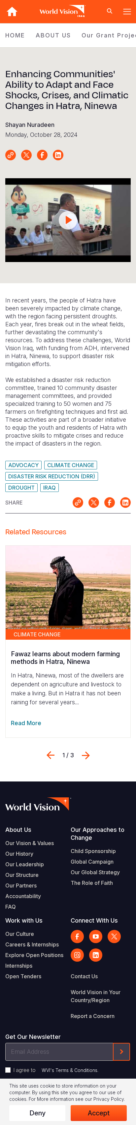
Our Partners (21, 885)
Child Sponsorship (93, 851)
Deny (37, 1113)
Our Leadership (24, 864)
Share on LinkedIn (58, 155)
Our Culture (19, 934)
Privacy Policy (108, 1099)
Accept (99, 1113)
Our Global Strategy (95, 872)
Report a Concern (93, 1016)
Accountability (23, 896)
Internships (18, 965)
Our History (19, 853)
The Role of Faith (92, 883)
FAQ (10, 906)
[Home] (11, 11)
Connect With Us (94, 920)
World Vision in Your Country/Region (95, 996)
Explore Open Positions (34, 955)
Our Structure (22, 875)
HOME (15, 35)
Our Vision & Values (29, 843)
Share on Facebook (42, 155)
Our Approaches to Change (97, 833)
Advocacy (23, 465)
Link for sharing (10, 155)
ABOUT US (53, 35)
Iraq (49, 487)
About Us (18, 829)
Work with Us (24, 920)
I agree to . (55, 1070)
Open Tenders (23, 976)
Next (86, 755)
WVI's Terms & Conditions (69, 1070)
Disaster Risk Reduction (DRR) (51, 476)
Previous (50, 755)
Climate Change (70, 465)
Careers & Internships (32, 944)
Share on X (26, 155)
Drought (21, 487)
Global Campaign (92, 861)
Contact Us (84, 976)
